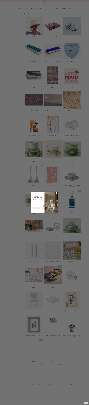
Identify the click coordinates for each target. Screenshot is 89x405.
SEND (38, 208)
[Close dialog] (56, 193)
